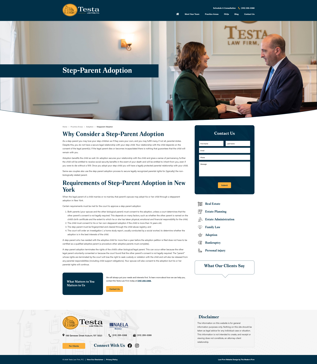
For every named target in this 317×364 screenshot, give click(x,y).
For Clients (74, 345)
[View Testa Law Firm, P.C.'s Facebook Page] (130, 346)
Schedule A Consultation (224, 8)
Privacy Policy (112, 359)
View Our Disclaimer (95, 359)
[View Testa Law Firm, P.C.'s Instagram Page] (137, 346)
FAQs (226, 14)
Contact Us (249, 14)
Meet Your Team (192, 14)
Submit (224, 185)
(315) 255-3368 (247, 8)
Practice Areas (211, 14)
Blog (236, 14)
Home (177, 14)
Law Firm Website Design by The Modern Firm (236, 359)
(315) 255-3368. (144, 280)
